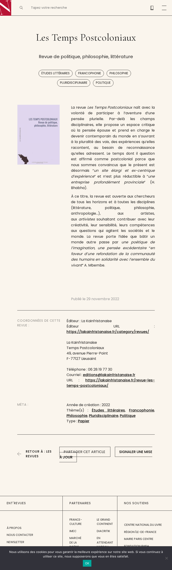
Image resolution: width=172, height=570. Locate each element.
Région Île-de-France (140, 532)
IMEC (72, 531)
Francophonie (89, 73)
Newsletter (15, 542)
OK (87, 563)
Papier (83, 421)
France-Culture (75, 521)
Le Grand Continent (105, 521)
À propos (14, 528)
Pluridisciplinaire (73, 83)
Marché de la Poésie (75, 542)
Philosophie (119, 73)
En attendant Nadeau (105, 542)
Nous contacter (20, 535)
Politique (103, 83)
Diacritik (103, 531)
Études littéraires (55, 73)
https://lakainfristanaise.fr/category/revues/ (108, 331)
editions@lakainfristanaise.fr (109, 374)
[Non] (166, 558)
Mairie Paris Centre (138, 539)
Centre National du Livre (143, 525)
